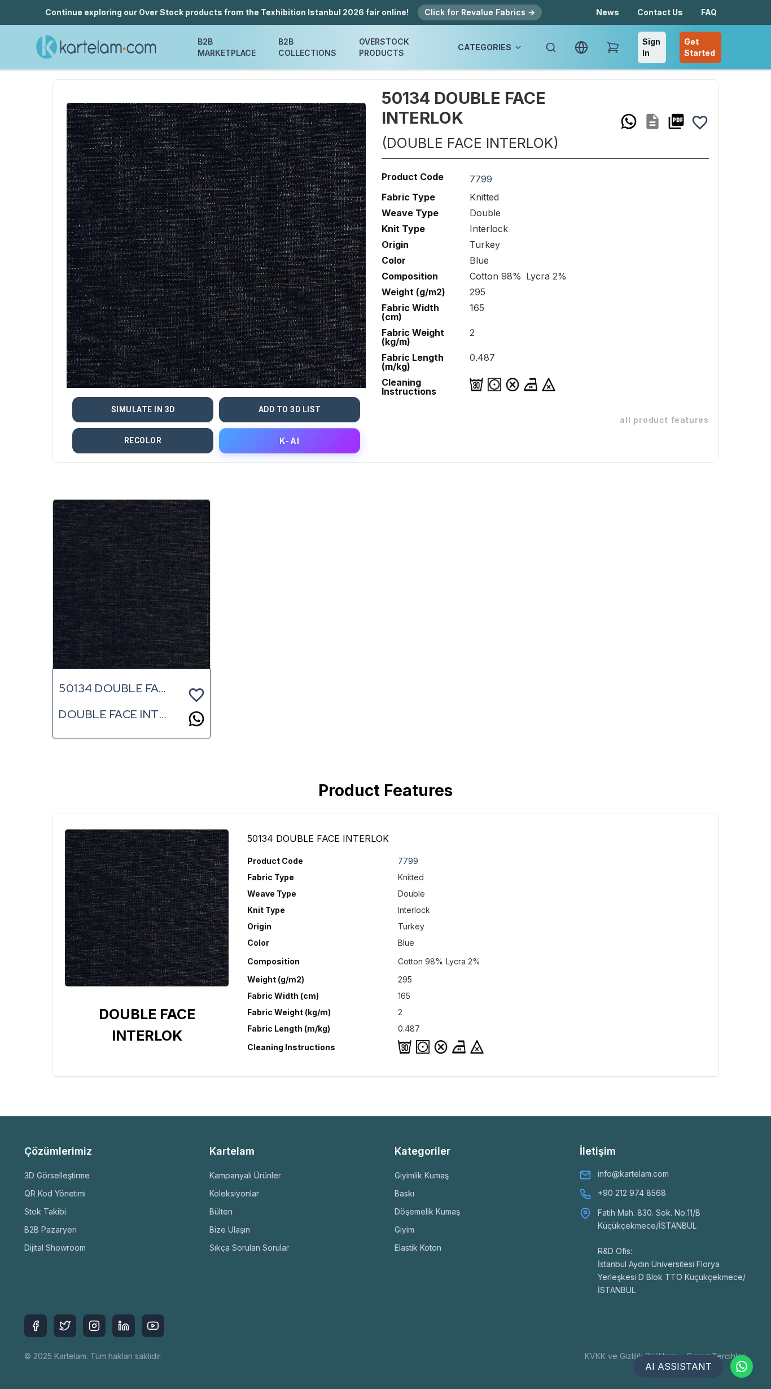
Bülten (221, 1211)
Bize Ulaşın (229, 1229)
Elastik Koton (418, 1247)
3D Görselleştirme (57, 1175)
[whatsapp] (629, 121)
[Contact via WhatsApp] (741, 1366)
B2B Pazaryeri (50, 1229)
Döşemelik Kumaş (427, 1211)
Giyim (404, 1229)
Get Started (699, 47)
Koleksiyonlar (234, 1193)
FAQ (709, 12)
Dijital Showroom (55, 1247)
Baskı (404, 1193)
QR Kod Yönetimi (55, 1193)
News (607, 12)
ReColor (143, 440)
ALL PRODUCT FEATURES (664, 420)
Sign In (651, 47)
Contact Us (660, 12)
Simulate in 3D (143, 409)
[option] (216, 238)
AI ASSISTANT (678, 1366)
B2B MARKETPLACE (227, 47)
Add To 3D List (290, 409)
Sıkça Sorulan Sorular (249, 1247)
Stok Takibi (45, 1211)
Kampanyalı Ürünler (245, 1175)
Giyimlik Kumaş (422, 1175)
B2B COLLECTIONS (307, 47)
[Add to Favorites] (700, 121)
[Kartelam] (96, 47)
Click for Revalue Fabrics (479, 12)
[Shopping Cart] (613, 47)
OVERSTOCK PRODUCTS (384, 47)
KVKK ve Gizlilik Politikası (631, 1356)
